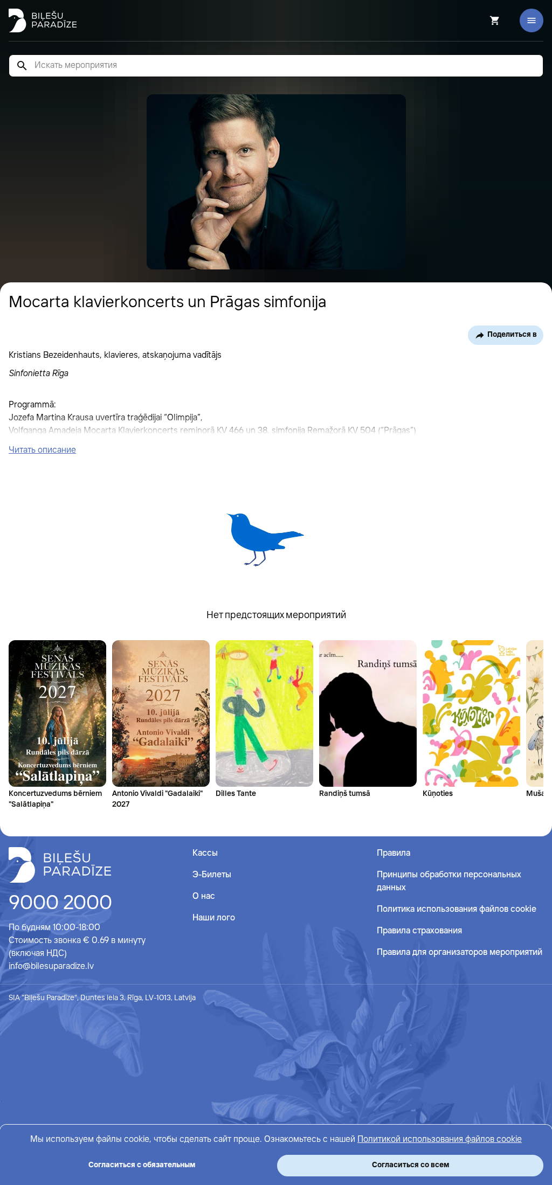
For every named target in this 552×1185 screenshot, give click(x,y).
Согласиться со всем (410, 1165)
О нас (203, 896)
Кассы (205, 853)
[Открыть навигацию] (531, 20)
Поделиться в (512, 334)
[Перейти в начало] (60, 865)
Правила (393, 853)
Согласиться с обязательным (141, 1165)
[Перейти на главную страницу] (43, 20)
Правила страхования (419, 931)
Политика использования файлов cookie (456, 909)
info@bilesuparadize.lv (51, 966)
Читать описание (42, 450)
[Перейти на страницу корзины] (480, 20)
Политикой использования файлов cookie (439, 1139)
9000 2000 (60, 903)
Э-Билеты (211, 875)
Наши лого (213, 918)
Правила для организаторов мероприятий (459, 952)
